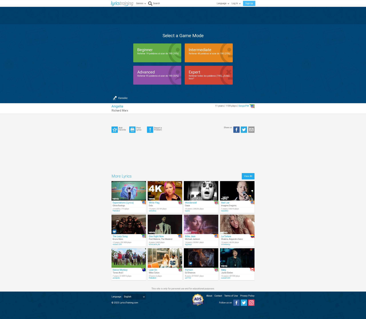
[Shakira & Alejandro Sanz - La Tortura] (237, 224)
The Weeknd (166, 239)
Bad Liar (225, 202)
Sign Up (249, 3)
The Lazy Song (120, 236)
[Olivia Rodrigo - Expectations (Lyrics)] (129, 191)
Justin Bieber (227, 273)
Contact (218, 295)
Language (221, 3)
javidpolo (116, 278)
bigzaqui (188, 244)
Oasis (187, 205)
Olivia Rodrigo (119, 205)
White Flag (154, 202)
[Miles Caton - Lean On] (165, 258)
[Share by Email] (251, 129)
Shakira (224, 239)
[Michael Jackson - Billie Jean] (201, 224)
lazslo (187, 211)
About (209, 295)
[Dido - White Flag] (165, 191)
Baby (223, 270)
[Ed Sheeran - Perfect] (201, 258)
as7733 (188, 278)
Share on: (228, 127)
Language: (117, 296)
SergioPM (244, 105)
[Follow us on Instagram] (251, 303)
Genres (139, 3)
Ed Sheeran (190, 273)
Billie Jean (190, 236)
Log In (235, 3)
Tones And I (118, 273)
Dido (151, 205)
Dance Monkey (120, 270)
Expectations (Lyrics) (123, 202)
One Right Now (156, 236)
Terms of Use (231, 295)
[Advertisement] (183, 15)
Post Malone (154, 239)
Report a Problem (158, 129)
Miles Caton (154, 273)
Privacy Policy (247, 295)
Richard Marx (120, 110)
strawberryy (225, 244)
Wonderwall (191, 202)
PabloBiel (116, 211)
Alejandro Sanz (236, 239)
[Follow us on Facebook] (236, 303)
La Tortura (226, 236)
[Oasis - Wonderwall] (201, 191)
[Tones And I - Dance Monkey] (129, 258)
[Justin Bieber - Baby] (237, 258)
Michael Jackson (192, 239)
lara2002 (224, 211)
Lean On (153, 270)
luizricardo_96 (154, 244)
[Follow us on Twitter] (244, 303)
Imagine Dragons (228, 205)
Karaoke (123, 97)
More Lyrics (122, 176)
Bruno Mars (118, 239)
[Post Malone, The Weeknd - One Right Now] (165, 224)
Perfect (189, 270)
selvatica (152, 211)
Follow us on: (225, 302)
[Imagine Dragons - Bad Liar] (237, 191)
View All (248, 176)
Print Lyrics (138, 129)
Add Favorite (122, 129)
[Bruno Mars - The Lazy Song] (129, 224)
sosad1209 (117, 244)
